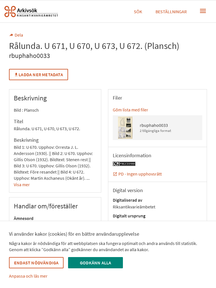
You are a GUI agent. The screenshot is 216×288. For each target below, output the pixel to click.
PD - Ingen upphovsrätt (140, 174)
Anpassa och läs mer (28, 276)
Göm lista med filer (130, 109)
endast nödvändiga (36, 263)
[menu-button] (203, 11)
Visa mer (22, 184)
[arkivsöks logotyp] (31, 11)
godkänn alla (95, 263)
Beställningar (171, 11)
